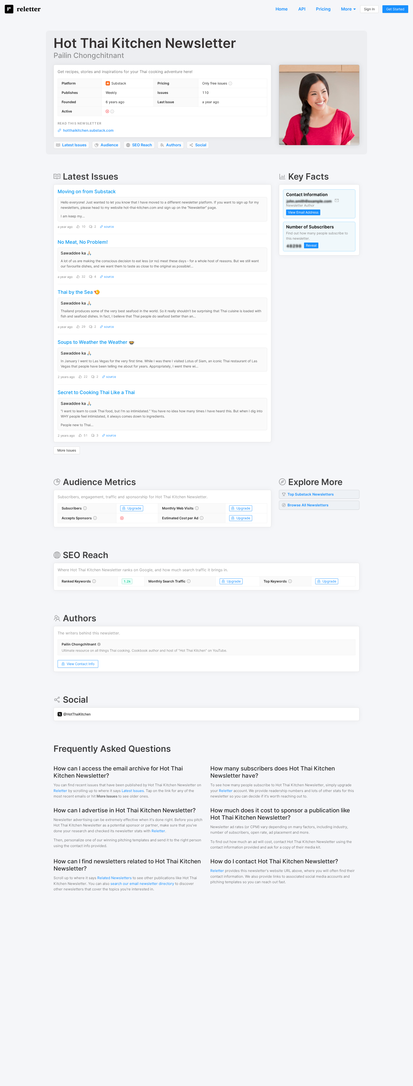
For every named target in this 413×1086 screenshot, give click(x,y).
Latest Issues (133, 790)
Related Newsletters (114, 878)
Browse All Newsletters (308, 505)
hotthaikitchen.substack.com (88, 130)
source (108, 226)
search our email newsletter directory (142, 883)
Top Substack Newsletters (311, 494)
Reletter (60, 790)
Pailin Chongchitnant (89, 55)
